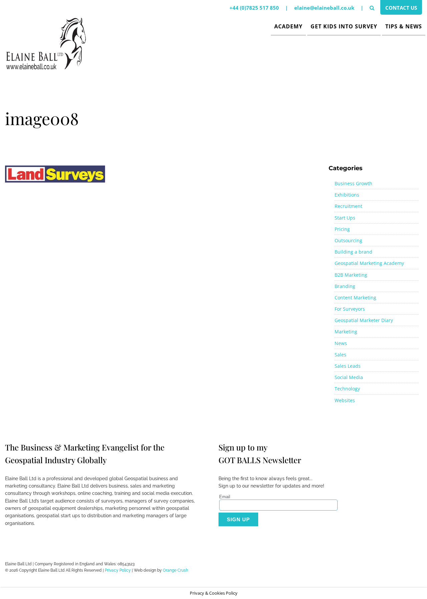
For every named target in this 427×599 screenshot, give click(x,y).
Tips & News (403, 26)
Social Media (349, 377)
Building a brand (353, 252)
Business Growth (353, 183)
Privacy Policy (118, 570)
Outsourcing (348, 240)
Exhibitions (347, 195)
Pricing (342, 229)
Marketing (346, 331)
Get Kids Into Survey (344, 26)
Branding (345, 286)
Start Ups (345, 218)
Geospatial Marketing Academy (369, 263)
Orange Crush (175, 570)
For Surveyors (350, 309)
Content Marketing (355, 297)
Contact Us (401, 7)
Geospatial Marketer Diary (364, 320)
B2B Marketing (351, 275)
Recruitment (348, 206)
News (341, 343)
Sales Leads (348, 366)
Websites (345, 400)
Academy (288, 26)
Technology (347, 388)
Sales (340, 354)
